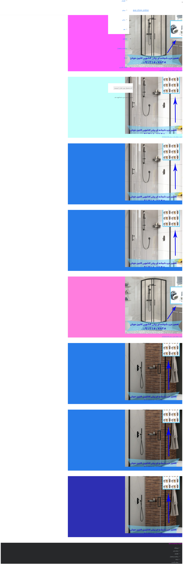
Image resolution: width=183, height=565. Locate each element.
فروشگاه (176, 548)
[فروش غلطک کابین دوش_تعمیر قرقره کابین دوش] (153, 400)
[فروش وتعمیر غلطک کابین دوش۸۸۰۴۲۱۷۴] (153, 67)
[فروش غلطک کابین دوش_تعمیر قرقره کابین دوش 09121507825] (153, 200)
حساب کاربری (175, 562)
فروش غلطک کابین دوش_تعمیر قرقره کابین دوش (169, 403)
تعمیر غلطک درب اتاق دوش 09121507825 (171, 270)
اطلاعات (176, 554)
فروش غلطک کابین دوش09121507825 (172, 137)
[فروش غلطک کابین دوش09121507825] (153, 134)
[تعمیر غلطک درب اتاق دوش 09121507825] (153, 267)
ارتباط (177, 559)
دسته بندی (175, 551)
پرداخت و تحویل (174, 557)
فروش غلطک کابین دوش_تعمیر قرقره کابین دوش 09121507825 (165, 203)
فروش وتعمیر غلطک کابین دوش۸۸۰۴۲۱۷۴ (171, 70)
